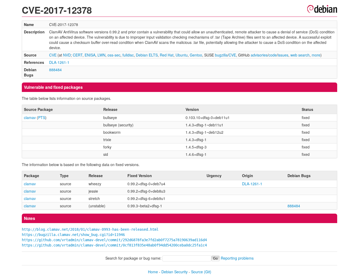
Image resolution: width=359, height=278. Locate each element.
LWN (101, 55)
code (273, 55)
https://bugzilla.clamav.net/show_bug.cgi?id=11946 (73, 235)
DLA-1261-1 (59, 62)
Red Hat (166, 55)
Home (153, 271)
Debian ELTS (147, 55)
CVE (53, 55)
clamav (30, 117)
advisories (259, 55)
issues (283, 55)
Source (197, 271)
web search (300, 55)
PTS (41, 117)
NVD (67, 55)
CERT (78, 55)
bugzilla (221, 55)
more (316, 55)
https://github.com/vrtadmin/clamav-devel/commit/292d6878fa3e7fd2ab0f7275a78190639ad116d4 (114, 240)
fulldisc (128, 55)
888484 (55, 69)
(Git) (207, 271)
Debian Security (174, 271)
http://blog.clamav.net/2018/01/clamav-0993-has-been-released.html (90, 229)
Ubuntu (182, 55)
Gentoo (196, 55)
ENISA (90, 55)
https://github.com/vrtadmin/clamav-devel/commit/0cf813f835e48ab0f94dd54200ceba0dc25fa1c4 (114, 245)
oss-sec (113, 55)
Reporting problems (237, 258)
